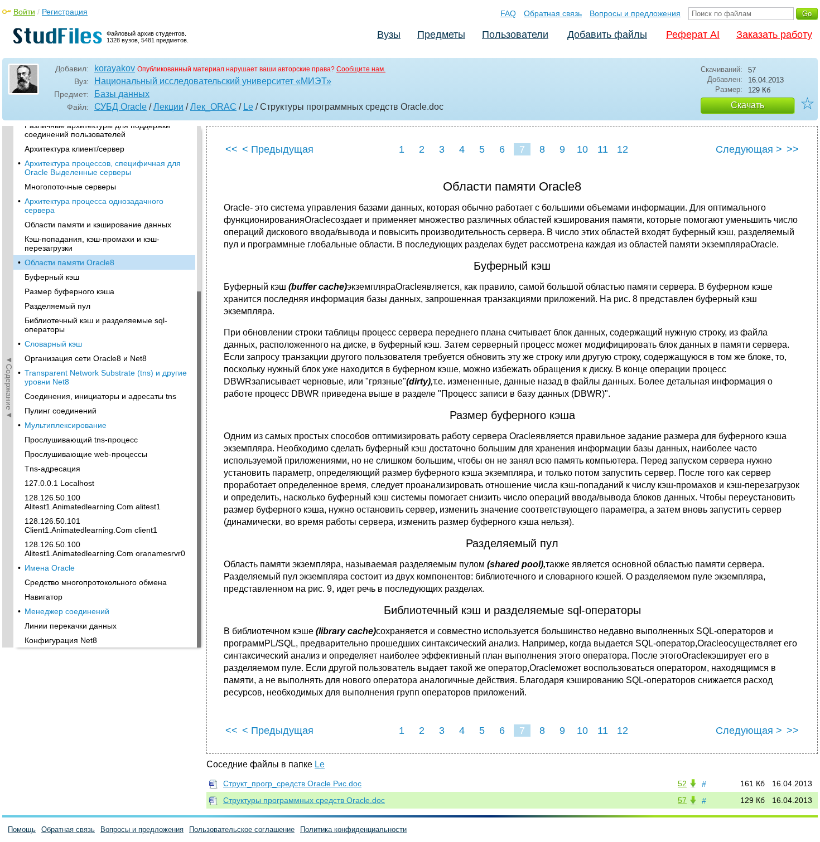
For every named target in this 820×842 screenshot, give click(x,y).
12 (622, 149)
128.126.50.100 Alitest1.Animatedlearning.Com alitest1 (93, 502)
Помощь (22, 829)
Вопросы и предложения (635, 13)
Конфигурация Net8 (61, 640)
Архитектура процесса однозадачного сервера (94, 206)
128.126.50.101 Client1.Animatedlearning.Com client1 (91, 525)
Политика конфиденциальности (353, 829)
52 (682, 783)
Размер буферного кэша (69, 291)
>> (793, 149)
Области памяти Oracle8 (69, 262)
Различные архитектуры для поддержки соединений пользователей (97, 130)
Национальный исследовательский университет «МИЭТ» (212, 81)
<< (231, 149)
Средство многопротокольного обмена (96, 582)
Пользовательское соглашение (242, 829)
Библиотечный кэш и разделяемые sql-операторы (96, 325)
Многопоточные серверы (70, 186)
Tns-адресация (52, 468)
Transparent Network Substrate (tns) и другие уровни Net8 (106, 377)
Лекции (168, 106)
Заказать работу (774, 34)
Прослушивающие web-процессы (86, 454)
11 (602, 149)
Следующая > (749, 149)
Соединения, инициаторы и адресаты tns (100, 396)
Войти (24, 11)
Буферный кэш (52, 276)
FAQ (508, 13)
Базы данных (121, 94)
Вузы (389, 34)
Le (248, 106)
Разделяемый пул (57, 305)
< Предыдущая (277, 149)
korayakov (114, 68)
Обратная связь (553, 13)
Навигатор (43, 596)
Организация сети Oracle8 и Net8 (86, 358)
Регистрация (65, 11)
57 (682, 800)
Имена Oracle (50, 567)
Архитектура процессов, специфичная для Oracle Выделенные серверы (103, 168)
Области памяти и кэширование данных (98, 224)
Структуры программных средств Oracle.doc (304, 800)
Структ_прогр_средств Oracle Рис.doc (292, 783)
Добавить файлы (607, 34)
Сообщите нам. (360, 69)
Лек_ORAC (213, 106)
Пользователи (515, 34)
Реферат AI (693, 34)
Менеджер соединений (67, 611)
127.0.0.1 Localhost (59, 483)
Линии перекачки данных (71, 625)
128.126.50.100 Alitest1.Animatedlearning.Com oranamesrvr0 (105, 549)
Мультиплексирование (66, 425)
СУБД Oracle (120, 106)
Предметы (441, 34)
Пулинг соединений (61, 410)
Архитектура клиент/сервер (74, 148)
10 (582, 149)
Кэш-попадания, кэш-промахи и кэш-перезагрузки (92, 243)
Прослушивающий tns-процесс (81, 439)
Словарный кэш (53, 343)
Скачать (747, 105)
